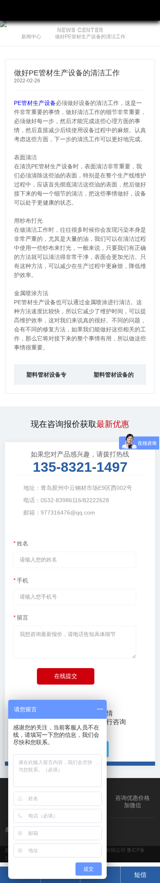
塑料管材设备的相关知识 (114, 378)
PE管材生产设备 (35, 103)
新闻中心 (31, 37)
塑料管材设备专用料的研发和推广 (46, 378)
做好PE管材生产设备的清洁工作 (90, 37)
